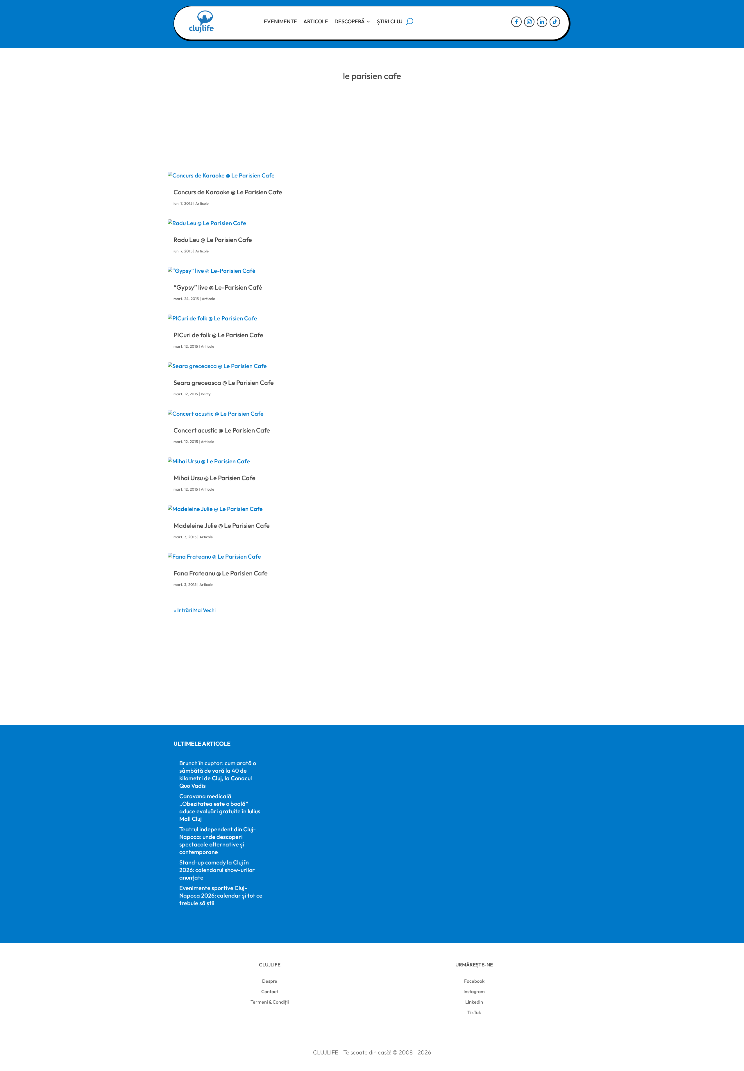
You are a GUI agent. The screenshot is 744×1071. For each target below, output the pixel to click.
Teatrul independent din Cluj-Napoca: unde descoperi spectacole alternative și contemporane (217, 840)
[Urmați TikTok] (555, 22)
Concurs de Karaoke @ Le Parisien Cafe (228, 192)
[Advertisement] (372, 131)
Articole (315, 21)
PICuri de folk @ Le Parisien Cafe (218, 335)
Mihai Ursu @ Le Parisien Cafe (214, 478)
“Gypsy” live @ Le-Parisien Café (218, 287)
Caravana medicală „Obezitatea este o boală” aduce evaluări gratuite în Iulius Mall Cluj (219, 807)
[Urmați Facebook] (516, 22)
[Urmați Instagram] (529, 22)
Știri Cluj (390, 21)
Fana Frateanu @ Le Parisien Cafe (221, 573)
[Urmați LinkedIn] (542, 22)
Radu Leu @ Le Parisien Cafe (213, 240)
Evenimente (280, 21)
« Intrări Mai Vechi (195, 610)
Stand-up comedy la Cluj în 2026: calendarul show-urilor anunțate (217, 870)
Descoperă (350, 21)
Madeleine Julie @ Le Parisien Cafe (222, 525)
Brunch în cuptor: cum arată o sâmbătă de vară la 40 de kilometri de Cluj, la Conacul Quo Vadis (217, 774)
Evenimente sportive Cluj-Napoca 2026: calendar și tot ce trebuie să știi (220, 895)
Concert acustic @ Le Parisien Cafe (222, 430)
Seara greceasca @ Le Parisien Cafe (224, 382)
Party (206, 394)
